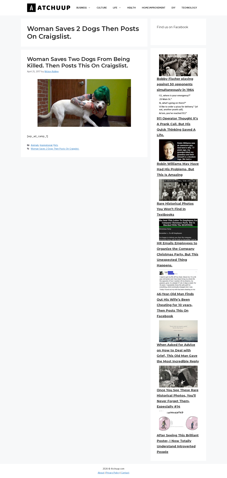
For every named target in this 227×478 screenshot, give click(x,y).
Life (115, 7)
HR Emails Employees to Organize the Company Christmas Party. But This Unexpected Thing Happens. (177, 254)
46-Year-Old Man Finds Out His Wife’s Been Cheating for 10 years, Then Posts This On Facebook (175, 305)
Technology (189, 7)
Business (81, 7)
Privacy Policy (112, 473)
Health (131, 7)
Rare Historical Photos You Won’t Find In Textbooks (175, 209)
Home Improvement (153, 7)
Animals (35, 145)
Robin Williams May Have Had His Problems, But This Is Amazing (178, 169)
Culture (102, 7)
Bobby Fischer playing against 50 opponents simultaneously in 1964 (175, 84)
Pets (55, 145)
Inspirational (46, 145)
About (101, 473)
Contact (125, 473)
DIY (173, 7)
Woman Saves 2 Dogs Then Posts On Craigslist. (55, 149)
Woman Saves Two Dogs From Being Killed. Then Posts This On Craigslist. (78, 62)
